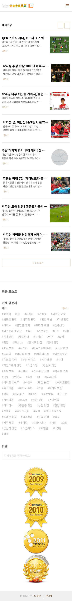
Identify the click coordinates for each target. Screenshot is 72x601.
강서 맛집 (8, 348)
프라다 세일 (42, 325)
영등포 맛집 (10, 319)
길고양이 (51, 377)
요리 (61, 336)
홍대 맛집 (53, 342)
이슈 (56, 331)
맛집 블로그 (44, 382)
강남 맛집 (60, 405)
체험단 (44, 428)
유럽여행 (54, 399)
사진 (53, 422)
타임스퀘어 (61, 354)
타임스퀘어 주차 (42, 348)
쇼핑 (64, 422)
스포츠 (28, 382)
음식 (57, 417)
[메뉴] (67, 5)
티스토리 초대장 (12, 331)
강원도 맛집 (49, 365)
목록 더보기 (38, 262)
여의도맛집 (63, 382)
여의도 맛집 (55, 388)
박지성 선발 (61, 371)
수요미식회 (23, 411)
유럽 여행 (43, 417)
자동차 (29, 314)
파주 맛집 (8, 422)
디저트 (7, 325)
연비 (67, 331)
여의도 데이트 (11, 382)
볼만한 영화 (23, 325)
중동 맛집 (8, 371)
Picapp (18, 342)
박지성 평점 (23, 354)
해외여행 (8, 399)
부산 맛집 (63, 319)
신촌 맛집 (38, 399)
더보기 (65, 308)
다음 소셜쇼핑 (53, 411)
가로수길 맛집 (41, 371)
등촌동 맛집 (25, 405)
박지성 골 (46, 359)
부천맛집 (48, 394)
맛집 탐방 (46, 319)
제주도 (33, 394)
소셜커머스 (28, 428)
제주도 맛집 (29, 319)
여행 (5, 434)
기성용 (43, 314)
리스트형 (67, 25)
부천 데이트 (29, 359)
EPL (5, 377)
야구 (50, 336)
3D (18, 314)
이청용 (57, 428)
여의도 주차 (25, 388)
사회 (60, 359)
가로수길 (43, 331)
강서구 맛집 (35, 342)
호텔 (29, 377)
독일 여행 (62, 348)
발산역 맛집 (10, 428)
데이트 (23, 422)
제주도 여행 (59, 314)
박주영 (7, 314)
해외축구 (19, 394)
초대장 (7, 411)
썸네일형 (60, 25)
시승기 (23, 348)
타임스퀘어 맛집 (12, 365)
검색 (66, 455)
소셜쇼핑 (32, 365)
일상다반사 (39, 422)
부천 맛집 (43, 405)
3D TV (63, 394)
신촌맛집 (60, 325)
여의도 (18, 377)
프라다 (7, 354)
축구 (29, 331)
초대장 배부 (10, 417)
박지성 (38, 336)
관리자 (49, 595)
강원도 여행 (10, 359)
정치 (37, 411)
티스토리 (27, 417)
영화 (5, 394)
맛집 (5, 342)
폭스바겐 (8, 388)
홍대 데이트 (42, 354)
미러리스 (8, 405)
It (39, 377)
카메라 (23, 371)
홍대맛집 (8, 336)
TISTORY (36, 595)
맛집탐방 (24, 336)
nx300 (23, 399)
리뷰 (40, 388)
